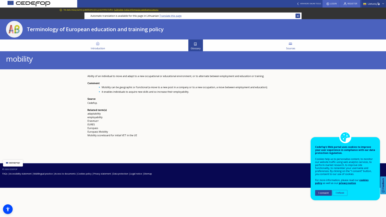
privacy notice (347, 183)
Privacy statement (102, 173)
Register (352, 3)
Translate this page (170, 15)
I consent (323, 193)
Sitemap (148, 173)
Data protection (120, 173)
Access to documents (65, 173)
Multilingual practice (43, 173)
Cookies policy (85, 173)
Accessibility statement (20, 173)
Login (333, 3)
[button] (8, 209)
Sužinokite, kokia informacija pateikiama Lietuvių (136, 9)
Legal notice (136, 173)
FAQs (5, 173)
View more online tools (310, 4)
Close (298, 16)
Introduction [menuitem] (98, 48)
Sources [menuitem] (290, 48)
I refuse (340, 193)
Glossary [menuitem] (196, 48)
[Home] (39, 4)
